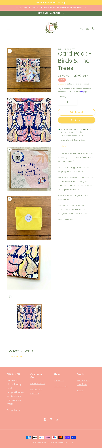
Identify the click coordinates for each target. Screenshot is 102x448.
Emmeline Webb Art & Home (46, 442)
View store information (73, 140)
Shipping (62, 84)
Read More (15, 356)
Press (80, 390)
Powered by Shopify (65, 442)
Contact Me (60, 386)
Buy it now (76, 120)
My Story (59, 380)
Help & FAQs (37, 383)
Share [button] (64, 146)
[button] (8, 28)
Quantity (62, 96)
